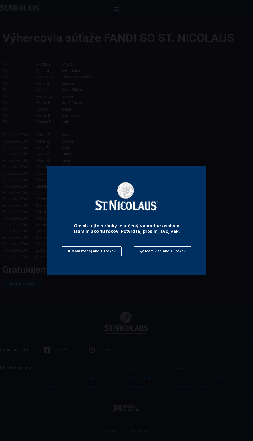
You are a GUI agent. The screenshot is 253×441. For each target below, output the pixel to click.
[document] (126, 220)
